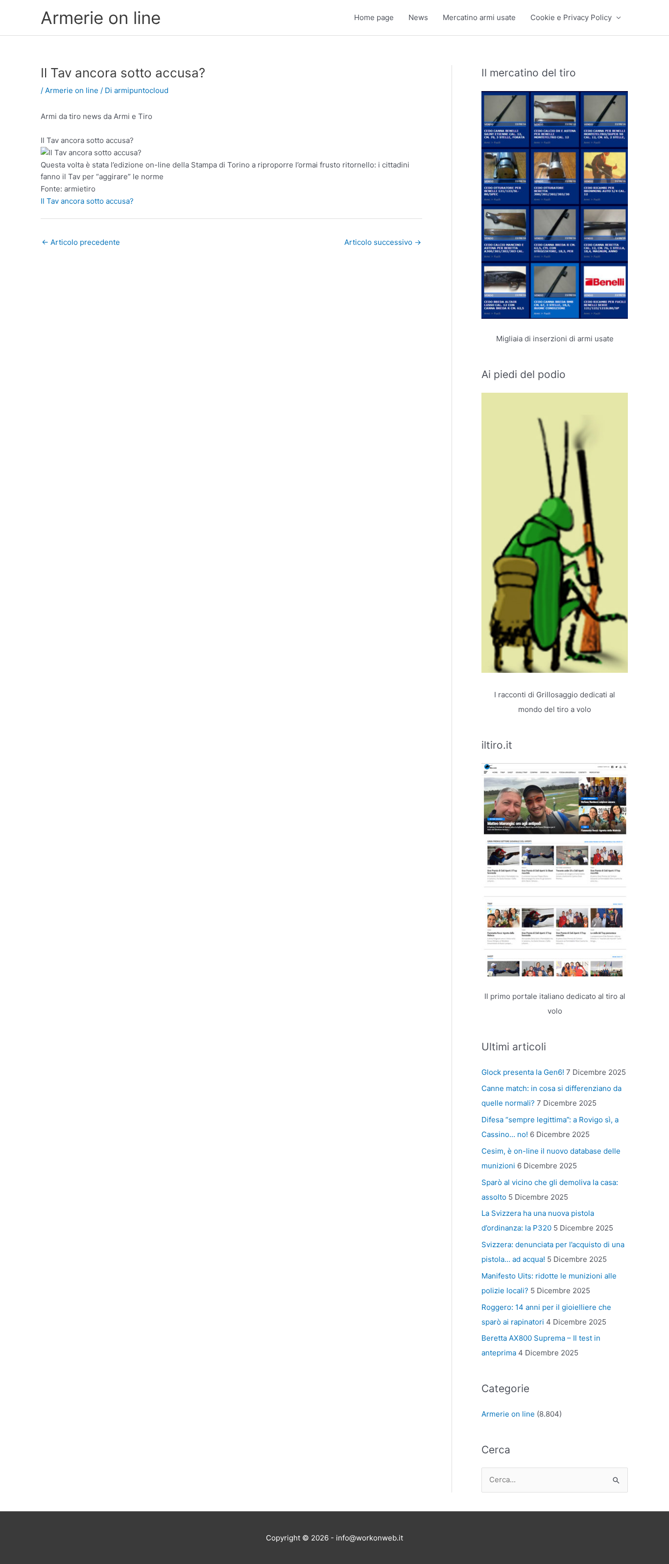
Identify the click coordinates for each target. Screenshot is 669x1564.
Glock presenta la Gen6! (522, 1072)
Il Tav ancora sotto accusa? (87, 201)
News (418, 17)
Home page (374, 17)
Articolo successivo (382, 242)
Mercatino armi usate (479, 17)
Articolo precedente (81, 242)
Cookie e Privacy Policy (571, 17)
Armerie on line (101, 17)
